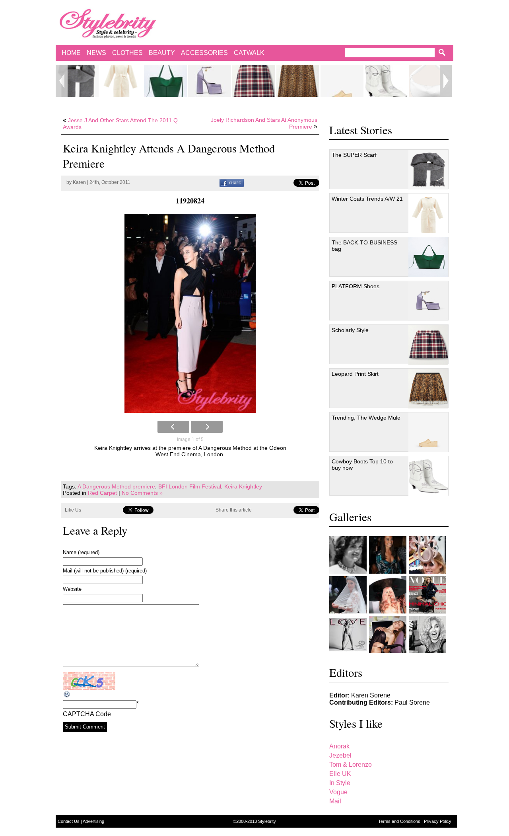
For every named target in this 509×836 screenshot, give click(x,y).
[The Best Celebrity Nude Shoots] (348, 634)
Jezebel (340, 755)
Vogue (338, 792)
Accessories (204, 52)
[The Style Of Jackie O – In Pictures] (348, 555)
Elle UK (340, 773)
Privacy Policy (437, 821)
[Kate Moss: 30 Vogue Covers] (427, 594)
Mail (335, 801)
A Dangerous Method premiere (116, 486)
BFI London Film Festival (189, 486)
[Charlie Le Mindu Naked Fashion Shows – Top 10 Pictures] (387, 594)
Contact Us (69, 821)
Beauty (162, 52)
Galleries (350, 516)
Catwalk (249, 52)
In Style (339, 782)
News (96, 52)
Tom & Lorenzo (350, 764)
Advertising (93, 821)
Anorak (339, 746)
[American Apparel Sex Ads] (387, 634)
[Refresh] (67, 694)
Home (71, 52)
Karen (79, 182)
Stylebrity (267, 821)
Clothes (127, 52)
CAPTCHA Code (87, 714)
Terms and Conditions (400, 821)
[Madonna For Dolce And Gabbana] (427, 634)
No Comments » (142, 493)
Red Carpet (102, 493)
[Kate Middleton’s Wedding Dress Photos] (348, 594)
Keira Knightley (243, 486)
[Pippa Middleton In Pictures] (387, 555)
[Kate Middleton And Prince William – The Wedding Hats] (427, 555)
